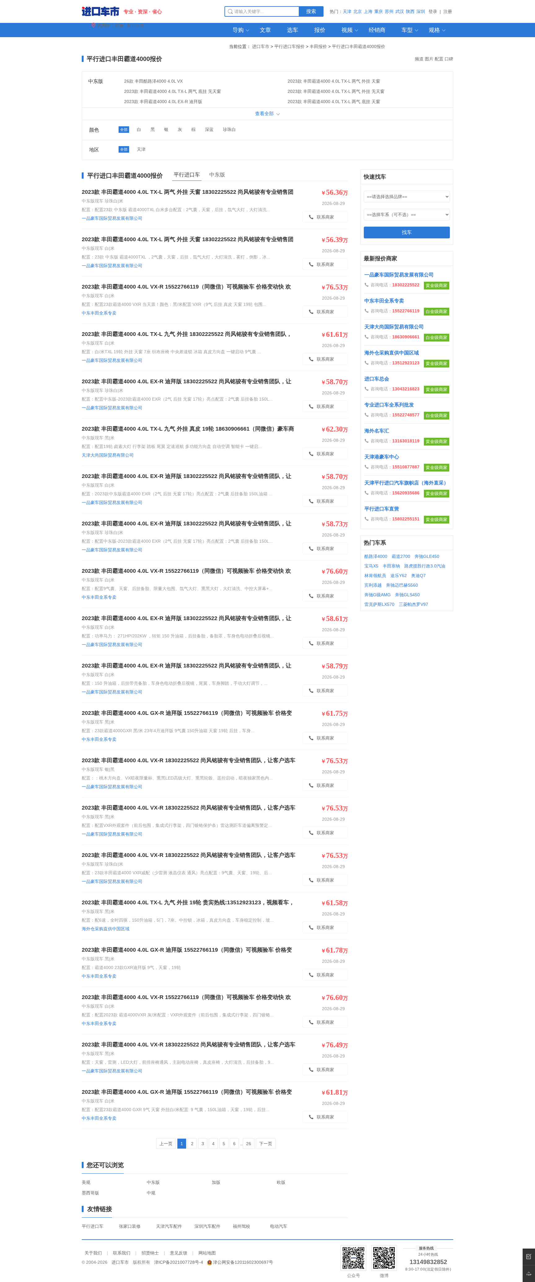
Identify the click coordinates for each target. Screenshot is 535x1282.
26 (248, 1143)
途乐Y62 (398, 575)
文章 (265, 30)
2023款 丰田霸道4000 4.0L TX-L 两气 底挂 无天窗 (172, 91)
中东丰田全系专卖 (99, 313)
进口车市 (260, 46)
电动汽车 (278, 1226)
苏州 (389, 11)
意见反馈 (178, 1252)
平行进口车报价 (289, 46)
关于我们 (93, 1252)
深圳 (420, 11)
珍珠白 (229, 129)
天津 (347, 11)
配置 (439, 58)
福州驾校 (241, 1226)
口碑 (449, 58)
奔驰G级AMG (377, 594)
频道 (419, 58)
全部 (124, 130)
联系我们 (121, 1252)
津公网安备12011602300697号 (243, 1262)
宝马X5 (371, 565)
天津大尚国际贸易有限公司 (108, 455)
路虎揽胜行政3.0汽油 (424, 565)
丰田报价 (318, 46)
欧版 (281, 1182)
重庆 (378, 11)
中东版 (217, 175)
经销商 (377, 30)
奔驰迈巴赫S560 (402, 585)
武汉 (399, 11)
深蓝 (209, 129)
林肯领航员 (375, 575)
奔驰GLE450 (427, 556)
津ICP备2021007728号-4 (178, 1262)
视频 (350, 30)
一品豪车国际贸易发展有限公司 (112, 218)
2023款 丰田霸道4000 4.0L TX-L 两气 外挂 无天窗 (336, 91)
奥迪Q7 (418, 575)
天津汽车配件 (169, 1226)
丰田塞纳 (391, 565)
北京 (357, 11)
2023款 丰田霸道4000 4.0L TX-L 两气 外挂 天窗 (334, 81)
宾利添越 (373, 585)
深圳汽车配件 (207, 1226)
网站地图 (207, 1252)
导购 (241, 30)
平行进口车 (92, 1226)
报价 (319, 30)
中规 (151, 1192)
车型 (410, 30)
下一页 (265, 1143)
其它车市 (135, 25)
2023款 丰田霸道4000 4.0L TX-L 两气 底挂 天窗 (334, 101)
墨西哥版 (90, 1192)
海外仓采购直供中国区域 (105, 928)
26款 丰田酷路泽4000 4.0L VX (153, 81)
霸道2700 (401, 556)
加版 (216, 1182)
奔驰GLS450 (407, 594)
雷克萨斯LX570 (379, 604)
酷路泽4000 (375, 556)
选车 (292, 30)
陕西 (410, 11)
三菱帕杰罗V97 (413, 604)
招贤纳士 (150, 1252)
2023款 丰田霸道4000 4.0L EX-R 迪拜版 (163, 101)
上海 (368, 11)
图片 (429, 58)
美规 (86, 1182)
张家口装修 (130, 1226)
